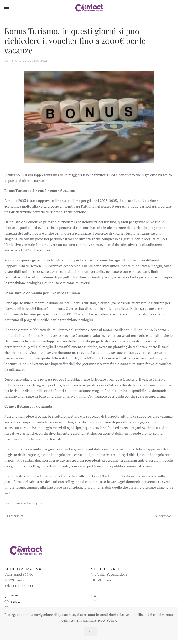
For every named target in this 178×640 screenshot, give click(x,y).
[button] (6, 8)
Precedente (15, 516)
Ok (90, 631)
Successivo (163, 516)
